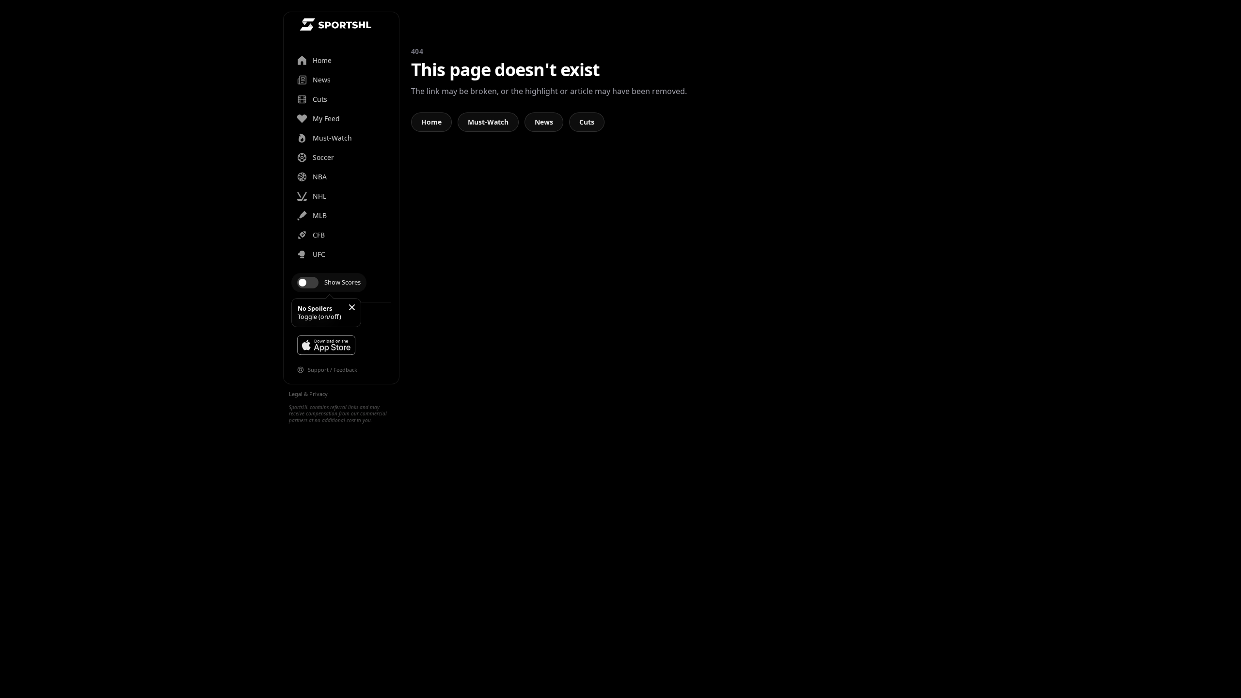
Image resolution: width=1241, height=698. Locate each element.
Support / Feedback (332, 369)
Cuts (586, 122)
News (544, 122)
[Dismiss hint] (352, 307)
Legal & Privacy (308, 393)
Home (431, 122)
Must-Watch (488, 122)
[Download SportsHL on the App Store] (326, 345)
